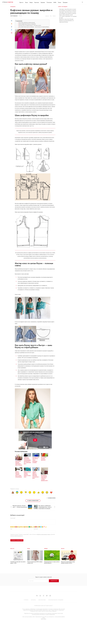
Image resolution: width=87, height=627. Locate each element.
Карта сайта (43, 618)
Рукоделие (12, 6)
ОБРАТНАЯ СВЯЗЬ (42, 599)
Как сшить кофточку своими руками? (27, 22)
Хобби (54, 2)
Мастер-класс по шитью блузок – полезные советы (30, 25)
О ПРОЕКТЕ (26, 599)
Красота (21, 2)
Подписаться (54, 580)
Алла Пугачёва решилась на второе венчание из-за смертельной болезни (66, 21)
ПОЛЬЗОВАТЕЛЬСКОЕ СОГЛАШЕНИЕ (55, 599)
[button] (11, 507)
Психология (49, 2)
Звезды (31, 2)
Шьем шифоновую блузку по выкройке (27, 24)
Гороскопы (36, 2)
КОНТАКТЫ (33, 599)
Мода (26, 2)
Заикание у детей (69, 14)
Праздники (65, 2)
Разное (59, 2)
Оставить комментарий (32, 500)
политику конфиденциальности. (16, 535)
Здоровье (43, 2)
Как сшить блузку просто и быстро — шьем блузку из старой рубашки (34, 26)
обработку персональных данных (43, 534)
